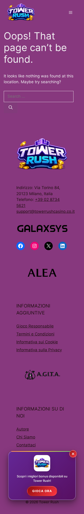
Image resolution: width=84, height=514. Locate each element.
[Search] (11, 107)
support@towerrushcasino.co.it (45, 211)
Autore (22, 429)
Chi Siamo (25, 437)
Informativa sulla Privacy (39, 350)
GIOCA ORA (42, 491)
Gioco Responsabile (35, 326)
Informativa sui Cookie (37, 342)
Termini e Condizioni (35, 334)
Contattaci (26, 445)
